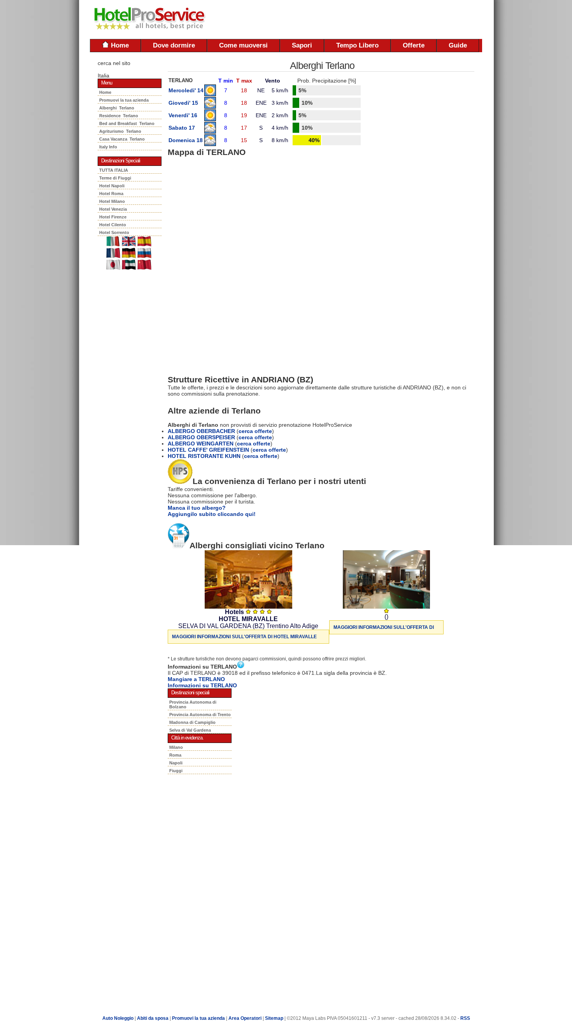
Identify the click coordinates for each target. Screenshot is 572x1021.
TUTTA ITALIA (113, 170)
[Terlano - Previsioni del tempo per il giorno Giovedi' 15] (210, 107)
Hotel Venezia (113, 209)
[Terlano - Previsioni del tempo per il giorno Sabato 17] (210, 132)
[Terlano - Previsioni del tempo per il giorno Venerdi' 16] (210, 119)
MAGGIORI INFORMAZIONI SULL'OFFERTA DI (383, 627)
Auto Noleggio (117, 1018)
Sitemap (274, 1018)
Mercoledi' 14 (186, 90)
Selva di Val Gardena (190, 730)
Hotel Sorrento (114, 232)
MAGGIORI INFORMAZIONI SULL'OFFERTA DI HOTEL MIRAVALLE (244, 636)
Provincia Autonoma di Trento (200, 714)
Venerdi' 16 (182, 115)
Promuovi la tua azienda (124, 100)
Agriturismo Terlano (120, 131)
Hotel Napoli (112, 185)
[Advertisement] (391, 19)
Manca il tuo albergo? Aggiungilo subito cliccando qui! (212, 511)
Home (119, 45)
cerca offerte (255, 431)
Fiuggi (175, 770)
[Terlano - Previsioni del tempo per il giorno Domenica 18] (210, 144)
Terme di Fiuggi (115, 178)
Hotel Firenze (112, 217)
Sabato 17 (181, 128)
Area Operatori (245, 1018)
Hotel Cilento (112, 224)
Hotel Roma (111, 193)
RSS (465, 1018)
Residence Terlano (118, 115)
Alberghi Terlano (116, 108)
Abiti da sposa (152, 1018)
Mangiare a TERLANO (196, 679)
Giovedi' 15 (183, 103)
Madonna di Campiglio (192, 722)
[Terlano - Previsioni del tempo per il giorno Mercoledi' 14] (210, 94)
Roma (175, 755)
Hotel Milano (112, 201)
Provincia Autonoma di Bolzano (192, 704)
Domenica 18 (185, 140)
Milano (176, 747)
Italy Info (108, 146)
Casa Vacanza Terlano (122, 139)
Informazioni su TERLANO (202, 685)
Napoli (175, 762)
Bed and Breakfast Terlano (126, 123)
